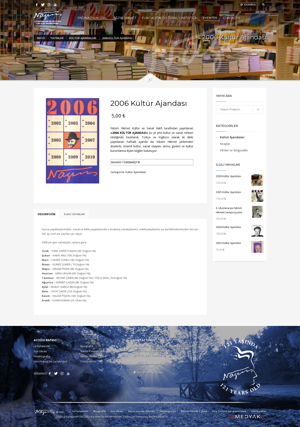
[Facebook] (37, 5)
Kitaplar (225, 144)
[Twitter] (43, 5)
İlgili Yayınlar (74, 214)
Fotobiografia (42, 356)
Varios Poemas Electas (94, 351)
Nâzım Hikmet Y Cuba (93, 356)
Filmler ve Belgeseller (234, 150)
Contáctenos (88, 361)
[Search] (258, 109)
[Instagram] (49, 5)
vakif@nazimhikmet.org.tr (149, 364)
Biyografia (86, 346)
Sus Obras (40, 351)
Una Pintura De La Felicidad (50, 361)
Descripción (46, 214)
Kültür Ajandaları (136, 172)
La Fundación (42, 346)
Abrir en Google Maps (149, 372)
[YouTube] (55, 5)
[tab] (46, 214)
